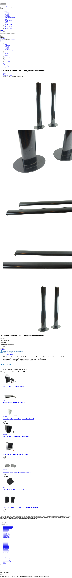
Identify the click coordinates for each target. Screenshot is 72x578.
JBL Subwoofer (5, 532)
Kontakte (4, 67)
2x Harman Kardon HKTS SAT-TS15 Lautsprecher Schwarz (20, 507)
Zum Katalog (2, 349)
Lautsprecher (7, 12)
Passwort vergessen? (4, 38)
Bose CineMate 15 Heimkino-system (13, 386)
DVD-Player (7, 22)
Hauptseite (4, 73)
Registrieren (13, 39)
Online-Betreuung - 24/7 (4, 6)
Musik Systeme (7, 16)
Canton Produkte (6, 546)
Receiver (6, 21)
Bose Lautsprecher (6, 529)
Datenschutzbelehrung (7, 561)
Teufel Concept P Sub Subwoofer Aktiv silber (16, 454)
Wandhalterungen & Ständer (10, 17)
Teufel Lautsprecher (6, 537)
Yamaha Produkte (6, 550)
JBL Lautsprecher (6, 533)
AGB (4, 562)
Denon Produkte (6, 547)
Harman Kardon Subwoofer (8, 527)
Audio (4, 74)
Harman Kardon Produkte (7, 541)
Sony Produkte (5, 552)
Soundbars (7, 15)
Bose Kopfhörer (5, 531)
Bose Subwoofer (6, 530)
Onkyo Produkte (6, 548)
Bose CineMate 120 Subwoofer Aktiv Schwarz (16, 436)
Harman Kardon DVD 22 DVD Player (14, 402)
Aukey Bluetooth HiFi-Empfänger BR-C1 (15, 489)
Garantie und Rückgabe (7, 66)
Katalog (4, 64)
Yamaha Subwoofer (6, 534)
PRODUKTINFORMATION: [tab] (8, 354)
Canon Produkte (5, 545)
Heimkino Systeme (8, 20)
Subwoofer (7, 13)
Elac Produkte (5, 543)
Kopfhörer (7, 14)
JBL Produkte (5, 549)
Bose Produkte (5, 542)
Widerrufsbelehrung (6, 560)
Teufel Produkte (5, 544)
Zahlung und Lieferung (7, 65)
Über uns (4, 63)
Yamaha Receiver (6, 536)
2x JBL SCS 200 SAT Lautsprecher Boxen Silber (17, 472)
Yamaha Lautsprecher (6, 535)
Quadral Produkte (6, 551)
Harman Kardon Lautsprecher (8, 526)
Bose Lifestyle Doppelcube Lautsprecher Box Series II (18, 419)
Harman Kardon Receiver (7, 528)
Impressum (5, 559)
